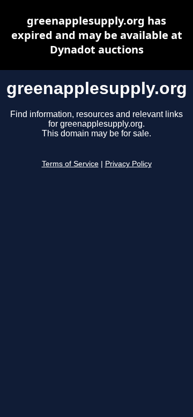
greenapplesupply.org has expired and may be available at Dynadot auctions (96, 35)
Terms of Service (70, 164)
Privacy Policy (128, 164)
